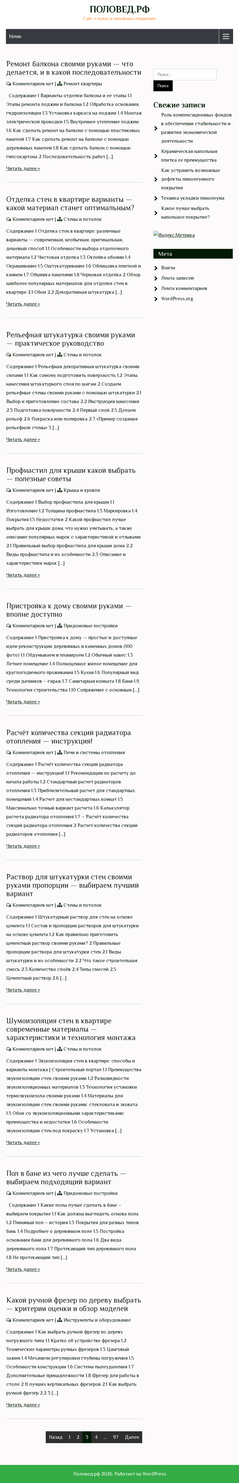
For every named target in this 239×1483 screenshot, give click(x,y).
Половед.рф (120, 9)
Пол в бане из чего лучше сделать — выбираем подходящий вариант (66, 1177)
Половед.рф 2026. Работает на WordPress (119, 1474)
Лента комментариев (184, 288)
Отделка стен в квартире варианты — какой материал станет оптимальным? (70, 203)
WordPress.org (177, 299)
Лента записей (177, 278)
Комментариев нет (33, 84)
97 (116, 1437)
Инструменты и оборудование (97, 1320)
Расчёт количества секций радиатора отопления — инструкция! (68, 736)
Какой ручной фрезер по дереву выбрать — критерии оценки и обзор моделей (73, 1304)
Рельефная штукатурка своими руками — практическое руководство (70, 338)
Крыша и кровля (81, 490)
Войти (168, 268)
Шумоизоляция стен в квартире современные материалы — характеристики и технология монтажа (71, 1029)
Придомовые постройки (90, 626)
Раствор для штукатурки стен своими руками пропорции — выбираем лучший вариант (72, 885)
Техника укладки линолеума (192, 198)
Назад (56, 1437)
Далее (132, 1437)
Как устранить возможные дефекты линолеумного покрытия (190, 179)
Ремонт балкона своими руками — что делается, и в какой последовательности (73, 67)
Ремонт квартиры (82, 84)
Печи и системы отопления (94, 752)
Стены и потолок (82, 219)
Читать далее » (23, 168)
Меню (15, 36)
